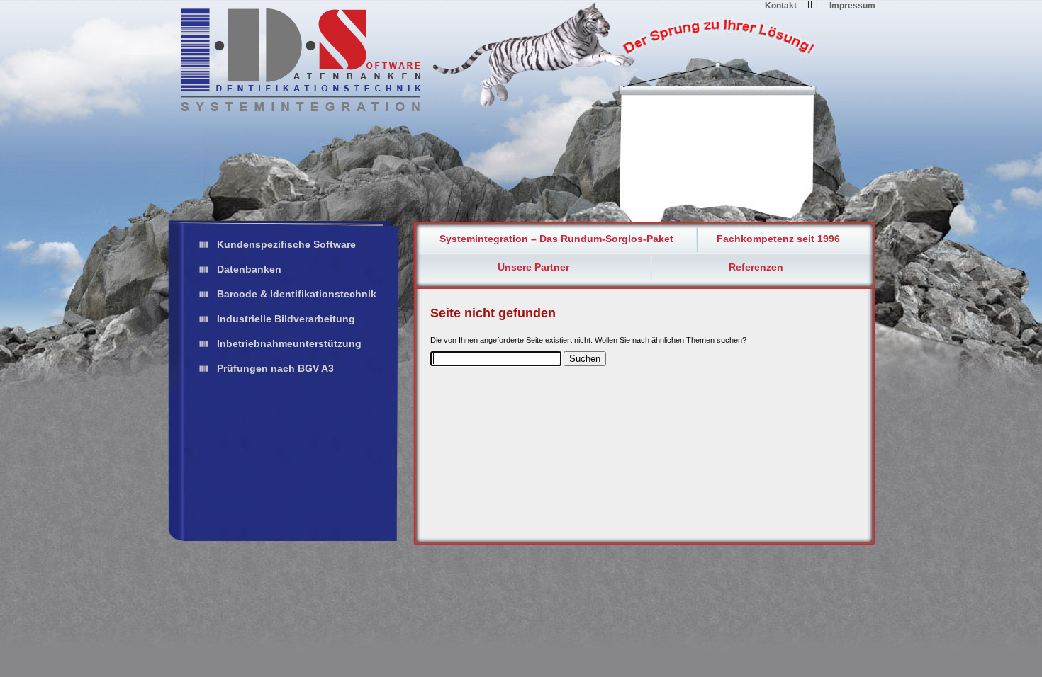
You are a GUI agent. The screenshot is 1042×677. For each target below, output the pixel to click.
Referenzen (756, 267)
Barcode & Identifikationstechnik (296, 294)
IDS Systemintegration (301, 59)
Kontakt (781, 6)
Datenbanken (249, 269)
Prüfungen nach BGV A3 (275, 368)
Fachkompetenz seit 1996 (778, 238)
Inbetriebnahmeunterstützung (289, 343)
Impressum (852, 6)
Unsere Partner (533, 267)
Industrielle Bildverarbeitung (286, 318)
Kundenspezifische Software (286, 244)
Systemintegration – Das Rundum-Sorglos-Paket (556, 238)
